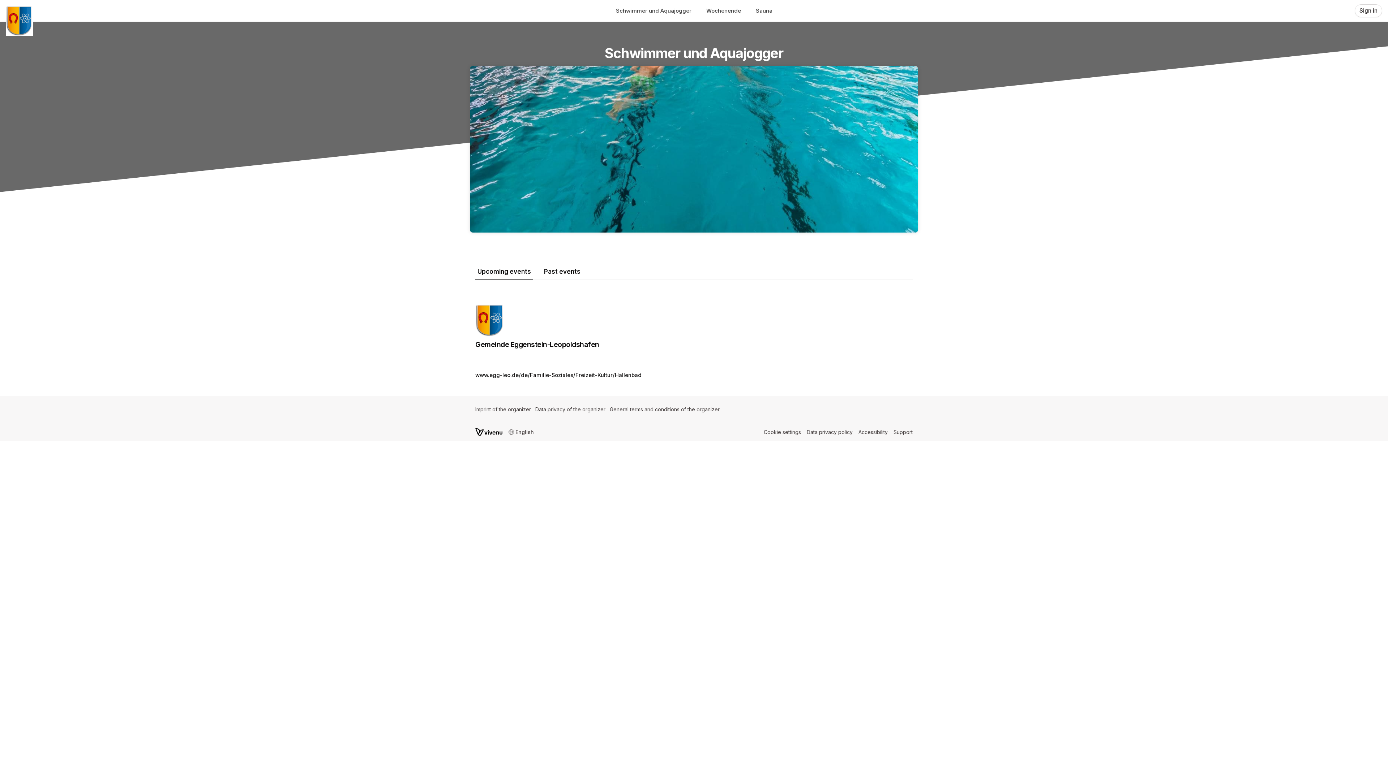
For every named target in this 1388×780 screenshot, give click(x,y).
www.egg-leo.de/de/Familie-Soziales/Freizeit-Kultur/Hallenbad (558, 375)
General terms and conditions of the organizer (665, 409)
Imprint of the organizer (503, 409)
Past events (562, 271)
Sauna (764, 10)
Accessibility (873, 432)
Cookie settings (782, 432)
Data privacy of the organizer (570, 409)
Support (903, 432)
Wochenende (723, 10)
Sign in (1368, 10)
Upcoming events (504, 271)
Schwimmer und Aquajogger (653, 10)
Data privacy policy (830, 432)
